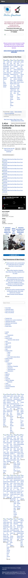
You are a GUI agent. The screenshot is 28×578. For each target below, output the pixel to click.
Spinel (6, 377)
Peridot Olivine (9, 358)
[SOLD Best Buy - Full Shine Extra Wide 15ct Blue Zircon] (5, 402)
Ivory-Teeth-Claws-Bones (13, 357)
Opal (6, 349)
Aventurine (10, 367)
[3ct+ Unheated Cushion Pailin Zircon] (18, 74)
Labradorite (8, 342)
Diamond (7, 336)
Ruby (6, 372)
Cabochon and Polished (11, 323)
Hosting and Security (10, 573)
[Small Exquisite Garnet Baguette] (15, 291)
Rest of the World (9, 312)
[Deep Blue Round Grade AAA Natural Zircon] (18, 446)
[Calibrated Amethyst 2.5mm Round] (18, 487)
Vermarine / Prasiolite (12, 366)
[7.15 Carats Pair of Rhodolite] (15, 397)
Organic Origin (8, 350)
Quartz (7, 361)
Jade (6, 344)
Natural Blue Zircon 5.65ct (17, 120)
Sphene (7, 375)
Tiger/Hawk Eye (11, 369)
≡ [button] (26, 1)
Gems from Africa (9, 311)
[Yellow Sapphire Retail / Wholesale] (18, 524)
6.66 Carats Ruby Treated (8, 74)
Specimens (8, 324)
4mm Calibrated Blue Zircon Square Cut (8, 458)
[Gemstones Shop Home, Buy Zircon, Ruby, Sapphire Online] (12, 11)
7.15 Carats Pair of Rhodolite (15, 405)
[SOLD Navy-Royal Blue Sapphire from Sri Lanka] (15, 270)
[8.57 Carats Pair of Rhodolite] (15, 522)
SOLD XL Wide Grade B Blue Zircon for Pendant (15, 466)
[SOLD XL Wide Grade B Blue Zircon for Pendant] (15, 446)
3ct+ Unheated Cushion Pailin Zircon (18, 94)
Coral (8, 355)
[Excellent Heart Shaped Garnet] (22, 482)
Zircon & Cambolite (10, 386)
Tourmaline (8, 385)
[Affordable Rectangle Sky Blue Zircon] (12, 407)
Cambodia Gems (9, 309)
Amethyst (9, 363)
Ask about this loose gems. (8, 154)
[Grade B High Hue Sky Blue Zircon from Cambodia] (8, 150)
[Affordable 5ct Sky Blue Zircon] (22, 66)
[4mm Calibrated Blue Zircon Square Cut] (8, 443)
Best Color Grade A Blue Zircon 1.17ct (13, 119)
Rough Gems (8, 326)
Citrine (9, 364)
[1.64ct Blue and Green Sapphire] (18, 400)
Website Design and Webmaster (10, 572)
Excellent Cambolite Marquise (15, 285)
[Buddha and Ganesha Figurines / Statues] (12, 77)
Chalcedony (10, 371)
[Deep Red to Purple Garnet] (15, 263)
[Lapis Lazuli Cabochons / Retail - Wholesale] (5, 447)
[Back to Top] (26, 576)
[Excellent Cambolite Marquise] (15, 280)
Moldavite (9, 381)
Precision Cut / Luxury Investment (13, 320)
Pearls (8, 352)
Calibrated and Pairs (10, 321)
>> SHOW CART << (14, 255)
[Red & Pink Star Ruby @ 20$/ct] (12, 527)
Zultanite (7, 388)
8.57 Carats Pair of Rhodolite (15, 530)
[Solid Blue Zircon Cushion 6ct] (15, 491)
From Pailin (8, 307)
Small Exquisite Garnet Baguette (15, 294)
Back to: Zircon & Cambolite (18, 123)
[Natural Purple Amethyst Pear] (8, 399)
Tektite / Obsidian (9, 380)
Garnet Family (8, 338)
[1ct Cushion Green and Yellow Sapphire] (22, 404)
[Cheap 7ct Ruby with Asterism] (12, 443)
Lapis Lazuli (8, 346)
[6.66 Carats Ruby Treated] (8, 64)
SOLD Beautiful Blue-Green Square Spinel (5, 82)
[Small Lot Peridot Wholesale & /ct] (5, 480)
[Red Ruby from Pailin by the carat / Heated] (22, 440)
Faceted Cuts (8, 318)
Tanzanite (7, 378)
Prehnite (7, 360)
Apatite (7, 332)
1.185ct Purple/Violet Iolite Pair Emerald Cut (11, 495)
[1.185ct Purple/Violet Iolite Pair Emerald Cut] (12, 482)
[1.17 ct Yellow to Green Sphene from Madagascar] (5, 523)
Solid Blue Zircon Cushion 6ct (15, 513)
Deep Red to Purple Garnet (15, 266)
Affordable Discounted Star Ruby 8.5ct (22, 540)
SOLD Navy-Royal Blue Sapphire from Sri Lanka (8, 491)
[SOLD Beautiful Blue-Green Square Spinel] (5, 68)
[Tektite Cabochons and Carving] (8, 533)
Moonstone (8, 347)
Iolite (6, 341)
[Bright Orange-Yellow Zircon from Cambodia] (15, 70)
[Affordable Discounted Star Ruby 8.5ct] (22, 526)
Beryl (6, 333)
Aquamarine (10, 335)
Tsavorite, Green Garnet (13, 339)
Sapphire (7, 374)
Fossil (8, 353)
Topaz (6, 383)
